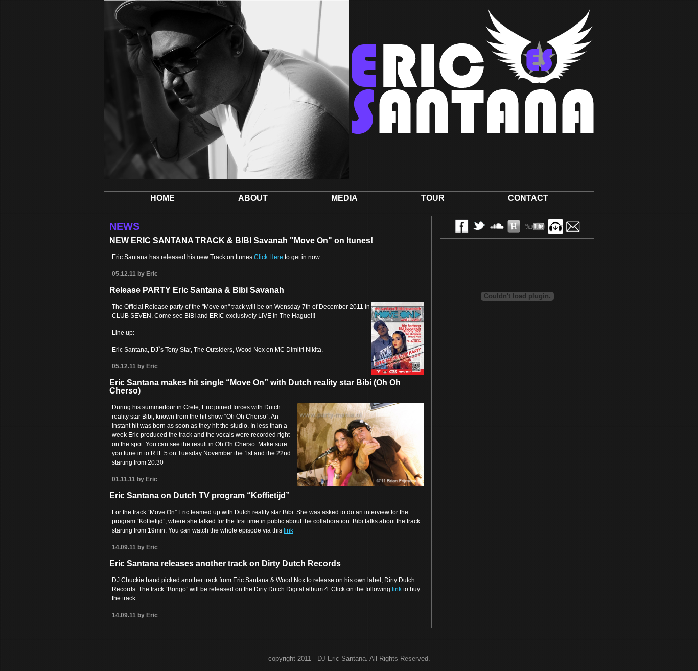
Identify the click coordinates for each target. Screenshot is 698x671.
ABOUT (253, 198)
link (288, 530)
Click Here (268, 257)
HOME (162, 198)
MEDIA (344, 198)
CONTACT (528, 198)
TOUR (433, 198)
